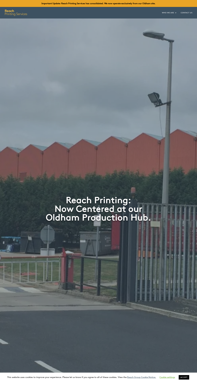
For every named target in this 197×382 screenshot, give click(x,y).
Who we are (168, 13)
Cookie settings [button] (167, 377)
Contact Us (186, 13)
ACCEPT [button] (183, 377)
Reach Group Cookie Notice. (141, 377)
